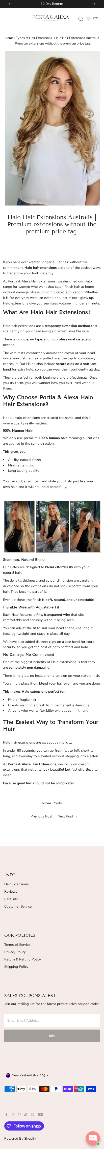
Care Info (11, 899)
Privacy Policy (15, 952)
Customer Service (18, 906)
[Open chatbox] (93, 1138)
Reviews (10, 891)
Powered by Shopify (20, 1138)
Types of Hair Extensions (34, 38)
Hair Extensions (16, 884)
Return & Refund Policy (22, 959)
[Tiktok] (25, 1115)
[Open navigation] (15, 19)
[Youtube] (40, 1115)
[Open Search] (81, 19)
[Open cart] (95, 19)
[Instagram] (13, 1115)
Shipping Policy (16, 966)
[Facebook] (6, 1115)
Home (9, 38)
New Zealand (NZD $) (28, 1075)
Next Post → (68, 816)
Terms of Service (17, 944)
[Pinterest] (19, 1115)
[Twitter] (32, 1115)
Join (52, 1035)
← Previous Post (39, 816)
